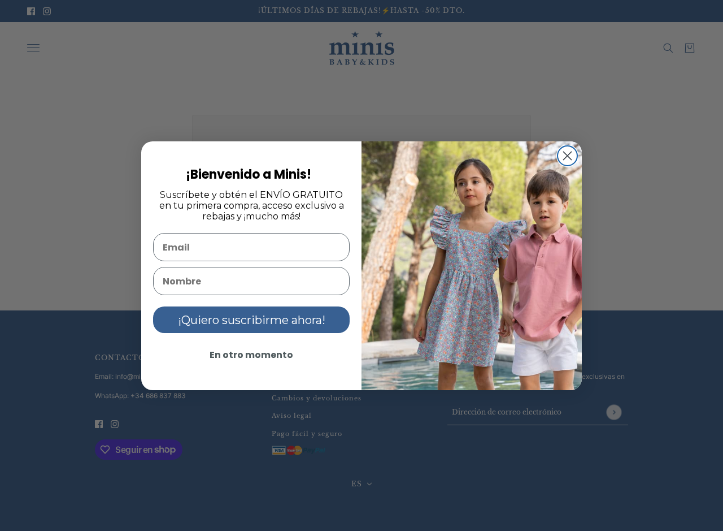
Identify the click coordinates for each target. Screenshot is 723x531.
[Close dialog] (567, 156)
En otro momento (251, 354)
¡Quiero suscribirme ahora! (251, 320)
